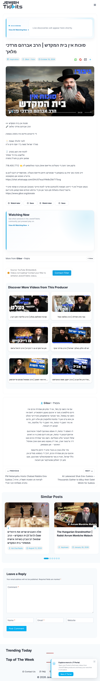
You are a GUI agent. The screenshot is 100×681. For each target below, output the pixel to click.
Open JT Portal (65, 674)
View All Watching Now (19, 30)
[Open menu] (95, 5)
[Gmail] (80, 60)
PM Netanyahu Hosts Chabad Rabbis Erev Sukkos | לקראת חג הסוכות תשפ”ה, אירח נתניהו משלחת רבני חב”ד (26, 477)
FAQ (44, 671)
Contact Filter (62, 273)
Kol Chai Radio (17, 548)
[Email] (84, 60)
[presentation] (27, 514)
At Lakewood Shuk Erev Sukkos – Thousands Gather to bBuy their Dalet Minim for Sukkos (76, 477)
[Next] (95, 528)
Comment (13, 587)
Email (41, 620)
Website (71, 620)
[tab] (46, 558)
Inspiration (14, 59)
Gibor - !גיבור (30, 59)
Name (11, 620)
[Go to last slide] (8, 528)
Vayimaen (65, 547)
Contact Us (30, 671)
